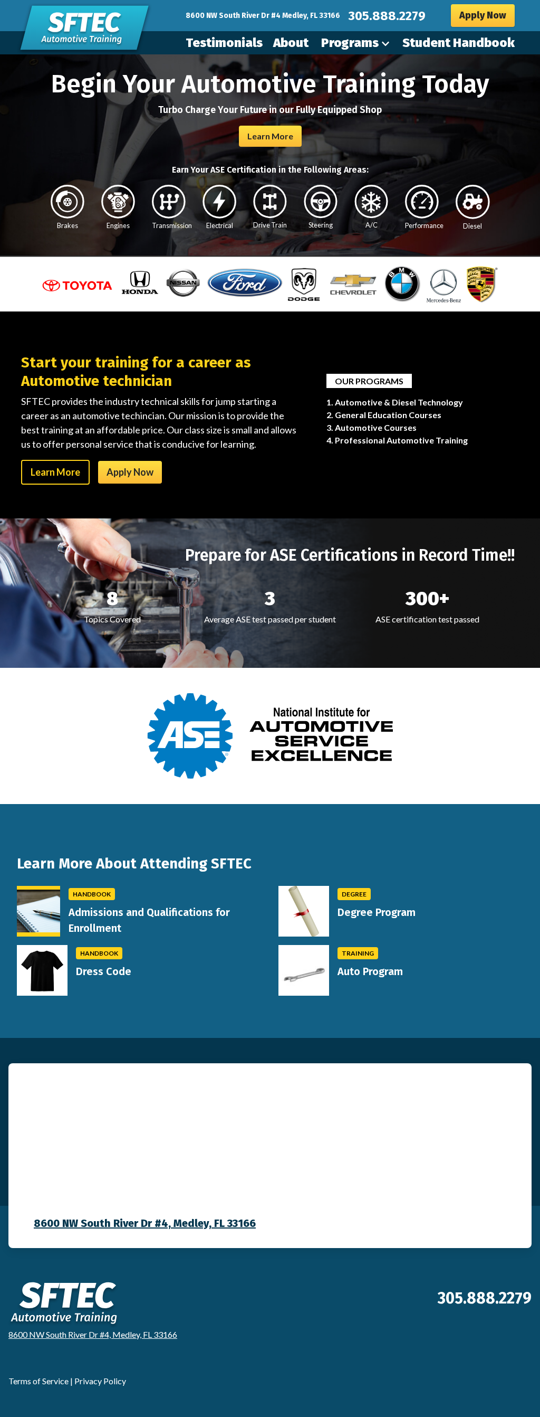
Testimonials (224, 42)
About (290, 42)
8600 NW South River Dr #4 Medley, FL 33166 (263, 15)
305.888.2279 (387, 15)
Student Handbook (458, 42)
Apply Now (482, 15)
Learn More (270, 136)
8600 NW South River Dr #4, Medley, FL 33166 (145, 1223)
